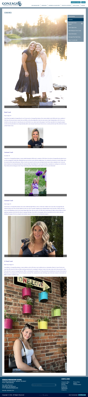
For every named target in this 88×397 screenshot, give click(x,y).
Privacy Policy (76, 382)
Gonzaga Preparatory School (12, 3)
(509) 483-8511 (10, 382)
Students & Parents (76, 2)
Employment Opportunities (64, 388)
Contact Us (63, 390)
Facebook (79, 395)
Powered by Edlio (43, 395)
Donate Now (64, 386)
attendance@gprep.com (12, 387)
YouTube (85, 395)
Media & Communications (77, 384)
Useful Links (65, 379)
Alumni (83, 2)
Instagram (81, 395)
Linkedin (83, 395)
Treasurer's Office (65, 382)
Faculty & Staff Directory (64, 384)
